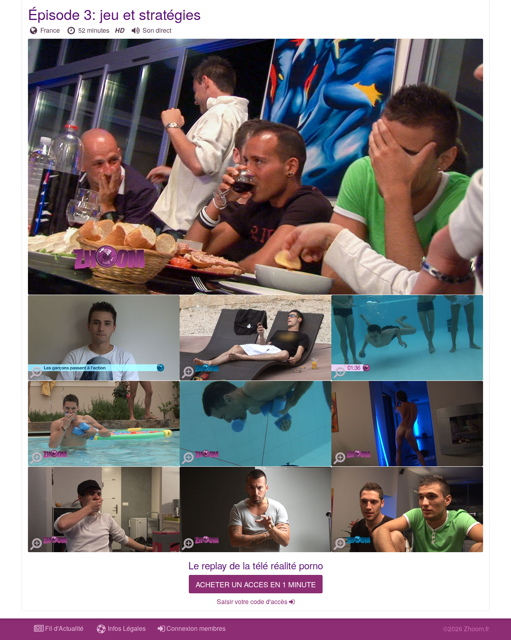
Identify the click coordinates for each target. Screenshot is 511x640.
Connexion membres (195, 628)
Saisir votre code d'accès (253, 601)
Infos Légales (126, 628)
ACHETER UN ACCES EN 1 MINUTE (256, 584)
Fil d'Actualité (63, 628)
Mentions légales (417, 628)
